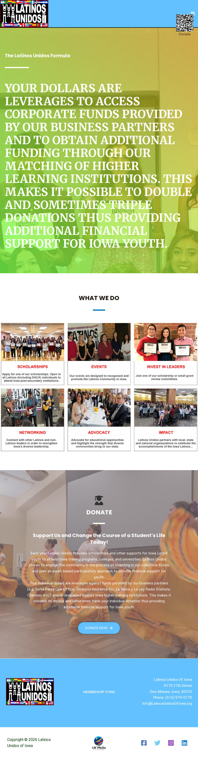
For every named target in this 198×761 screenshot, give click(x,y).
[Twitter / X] (157, 743)
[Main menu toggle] (193, 13)
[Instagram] (171, 743)
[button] (99, 692)
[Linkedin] (184, 743)
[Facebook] (144, 743)
